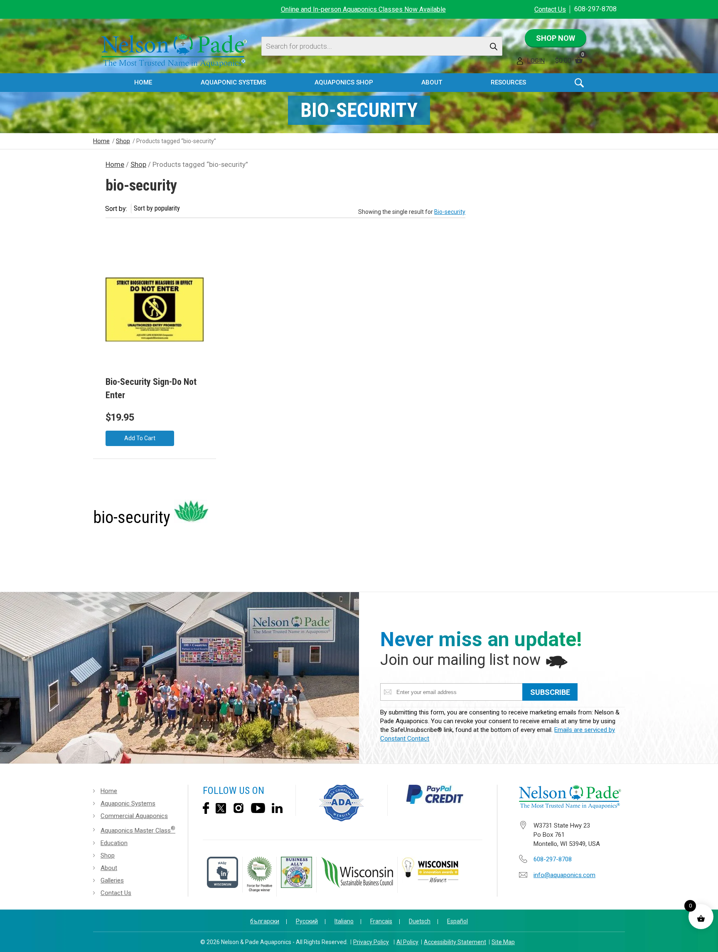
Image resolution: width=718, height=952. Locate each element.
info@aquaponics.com (564, 875)
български (264, 921)
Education (114, 843)
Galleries (112, 880)
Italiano (344, 921)
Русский (307, 921)
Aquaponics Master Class (138, 829)
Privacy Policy (371, 942)
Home (143, 82)
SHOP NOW (555, 38)
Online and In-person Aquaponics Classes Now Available (363, 9)
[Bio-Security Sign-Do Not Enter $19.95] (155, 314)
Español (457, 921)
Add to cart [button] (139, 438)
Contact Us (550, 9)
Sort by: (116, 209)
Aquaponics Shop (344, 82)
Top (704, 940)
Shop (123, 141)
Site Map (503, 942)
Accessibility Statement (455, 942)
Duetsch (419, 921)
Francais (381, 921)
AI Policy (407, 942)
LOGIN (536, 60)
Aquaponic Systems (128, 803)
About (109, 868)
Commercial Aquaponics (134, 816)
